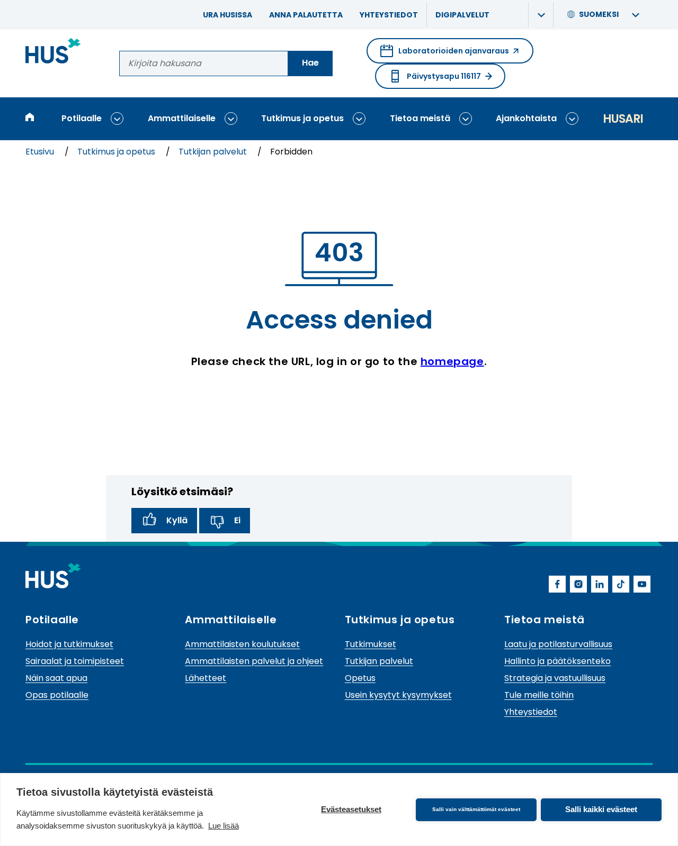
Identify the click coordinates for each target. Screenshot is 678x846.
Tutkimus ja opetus (302, 118)
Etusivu (40, 151)
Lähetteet (205, 678)
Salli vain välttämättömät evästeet (476, 809)
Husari (623, 119)
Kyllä (177, 520)
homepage (452, 361)
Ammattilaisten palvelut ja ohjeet (254, 661)
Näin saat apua (56, 678)
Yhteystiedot (389, 15)
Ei (237, 520)
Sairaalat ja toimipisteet (74, 661)
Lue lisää (223, 825)
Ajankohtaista (526, 118)
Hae (310, 63)
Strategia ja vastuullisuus (554, 678)
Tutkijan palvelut (214, 151)
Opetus (360, 678)
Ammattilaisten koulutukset (242, 644)
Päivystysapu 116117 (444, 76)
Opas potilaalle (56, 695)
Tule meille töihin (539, 695)
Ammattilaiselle (182, 118)
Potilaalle (81, 118)
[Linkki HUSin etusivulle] (53, 52)
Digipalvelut (462, 15)
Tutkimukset (370, 644)
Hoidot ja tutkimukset (69, 644)
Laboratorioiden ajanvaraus (444, 54)
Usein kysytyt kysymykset (398, 695)
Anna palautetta (306, 15)
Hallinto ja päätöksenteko (557, 661)
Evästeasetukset (351, 809)
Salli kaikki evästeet (601, 809)
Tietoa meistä (420, 118)
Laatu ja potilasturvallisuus (558, 644)
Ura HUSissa (227, 15)
